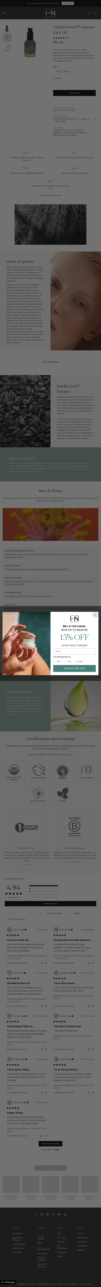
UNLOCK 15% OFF (74, 668)
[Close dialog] (95, 615)
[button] (8, 1282)
